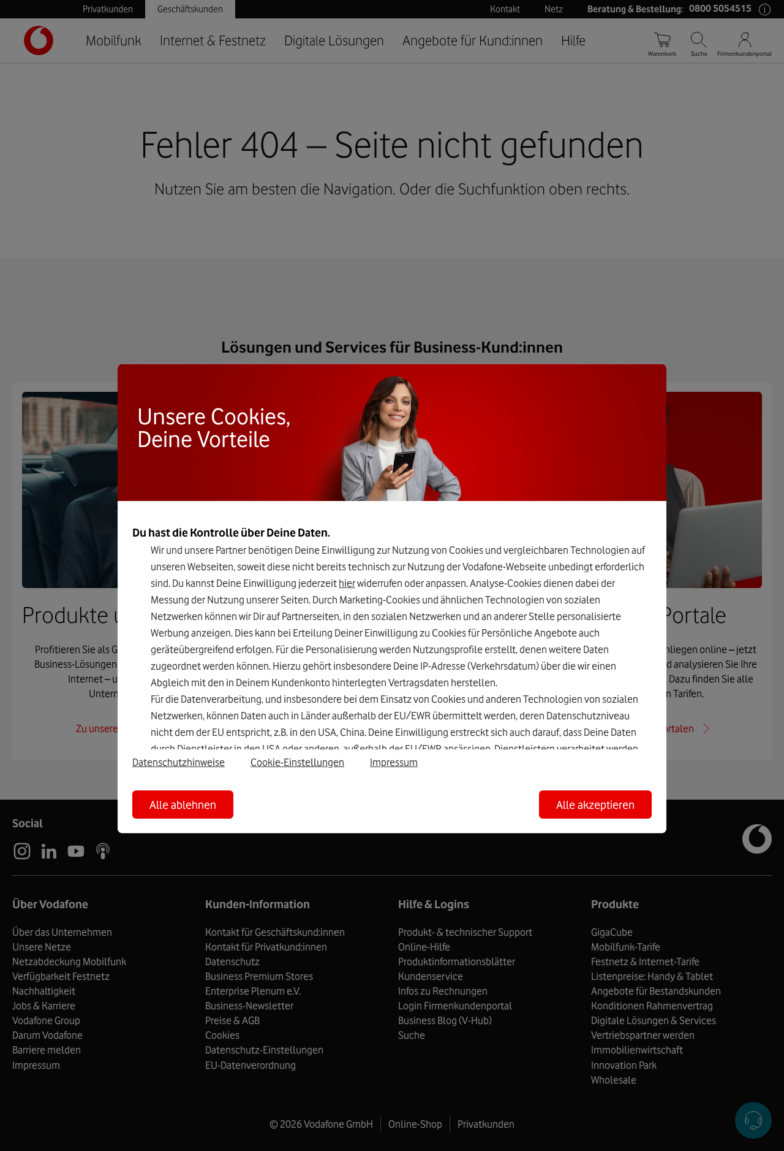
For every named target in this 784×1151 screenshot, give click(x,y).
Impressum (394, 761)
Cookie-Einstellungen (297, 761)
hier (347, 583)
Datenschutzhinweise (178, 761)
